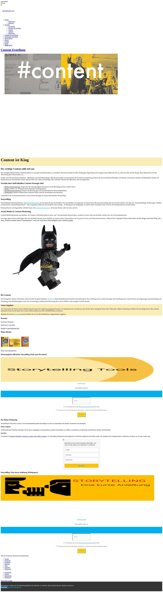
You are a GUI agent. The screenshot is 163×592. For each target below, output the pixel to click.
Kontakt (17, 314)
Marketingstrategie (33, 203)
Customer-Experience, (42, 208)
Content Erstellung (13, 50)
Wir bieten (51, 299)
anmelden (81, 466)
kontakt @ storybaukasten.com (10, 328)
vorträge (10, 31)
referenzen (11, 33)
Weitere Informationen (14, 587)
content (10, 30)
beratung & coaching (14, 28)
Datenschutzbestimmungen (86, 406)
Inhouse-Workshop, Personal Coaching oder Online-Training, (28, 436)
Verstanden (4, 587)
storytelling (11, 26)
